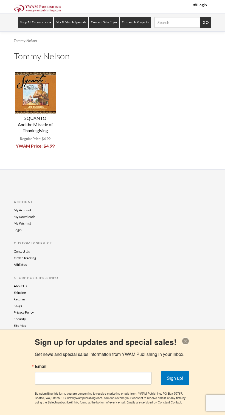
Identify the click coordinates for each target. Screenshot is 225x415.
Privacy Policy (24, 312)
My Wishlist (22, 223)
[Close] (185, 341)
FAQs (18, 306)
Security (20, 319)
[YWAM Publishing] (37, 8)
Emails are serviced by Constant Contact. (154, 402)
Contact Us (22, 251)
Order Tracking (25, 258)
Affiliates (20, 264)
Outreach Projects (135, 22)
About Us (20, 286)
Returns (20, 299)
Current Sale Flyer (104, 22)
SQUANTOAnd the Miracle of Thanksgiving (35, 124)
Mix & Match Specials (71, 22)
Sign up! (175, 378)
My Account (22, 210)
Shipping (20, 292)
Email (40, 366)
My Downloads (24, 217)
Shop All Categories (34, 22)
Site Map (20, 325)
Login (202, 4)
